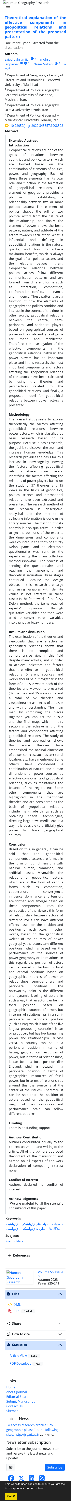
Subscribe (54, 1467)
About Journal (16, 1392)
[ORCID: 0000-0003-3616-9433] (32, 58)
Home (10, 1387)
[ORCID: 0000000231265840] (25, 63)
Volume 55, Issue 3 (50, 1274)
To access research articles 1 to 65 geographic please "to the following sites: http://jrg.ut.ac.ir (32, 1430)
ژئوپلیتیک (12, 1224)
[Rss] (42, 1479)
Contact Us (14, 1406)
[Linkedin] (31, 1479)
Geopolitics (14, 1241)
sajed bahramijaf (17, 59)
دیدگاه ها (55, 1228)
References (21, 1255)
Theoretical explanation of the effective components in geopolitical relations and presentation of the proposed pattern (35, 27)
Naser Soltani (43, 64)
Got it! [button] (11, 1496)
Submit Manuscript (20, 1401)
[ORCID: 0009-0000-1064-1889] (56, 63)
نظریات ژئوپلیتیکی (33, 1228)
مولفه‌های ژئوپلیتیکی (35, 1224)
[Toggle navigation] (34, 8)
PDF (23, 1311)
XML (17, 1304)
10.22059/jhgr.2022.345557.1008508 (36, 125)
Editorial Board (17, 1397)
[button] (46, 1488)
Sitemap (12, 1411)
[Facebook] (11, 1479)
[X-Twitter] (21, 1479)
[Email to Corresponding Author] (21, 63)
